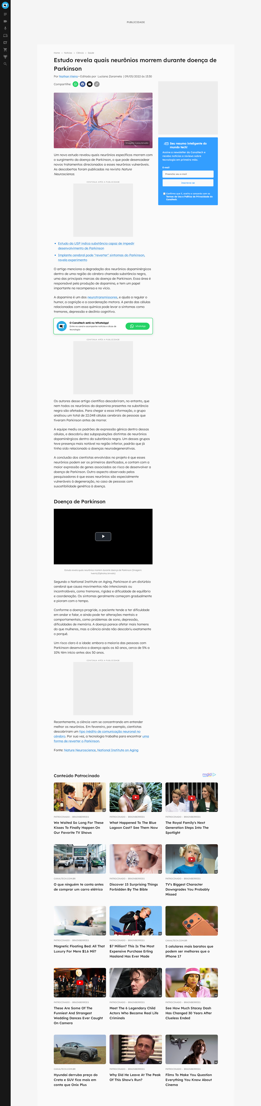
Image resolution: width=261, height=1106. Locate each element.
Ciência (80, 52)
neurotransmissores (102, 297)
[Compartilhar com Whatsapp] (75, 84)
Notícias (68, 52)
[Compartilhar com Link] (97, 84)
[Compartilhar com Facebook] (82, 84)
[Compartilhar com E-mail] (90, 84)
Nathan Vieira (68, 76)
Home (57, 52)
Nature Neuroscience (80, 750)
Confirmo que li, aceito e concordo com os (189, 196)
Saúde (91, 52)
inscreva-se (188, 182)
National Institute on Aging (117, 750)
